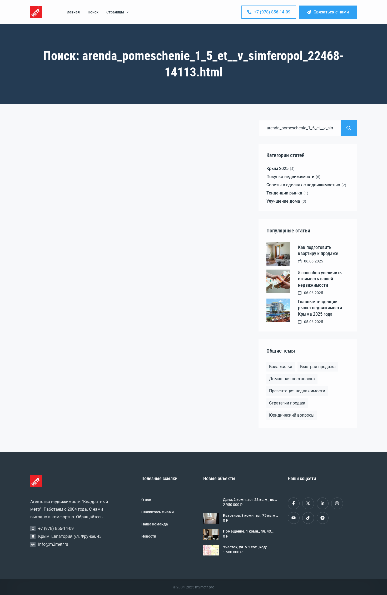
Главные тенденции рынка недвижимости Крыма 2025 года (320, 308)
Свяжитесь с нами (157, 512)
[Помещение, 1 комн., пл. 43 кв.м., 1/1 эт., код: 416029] (211, 534)
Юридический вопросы (291, 415)
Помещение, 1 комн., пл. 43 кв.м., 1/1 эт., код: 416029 (247, 531)
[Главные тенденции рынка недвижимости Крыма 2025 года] (278, 310)
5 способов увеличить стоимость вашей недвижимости (320, 279)
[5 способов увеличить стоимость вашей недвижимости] (278, 281)
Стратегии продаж (287, 403)
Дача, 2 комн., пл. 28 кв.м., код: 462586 (250, 499)
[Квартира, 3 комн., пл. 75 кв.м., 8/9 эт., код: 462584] (211, 518)
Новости (148, 536)
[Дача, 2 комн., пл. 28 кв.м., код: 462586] (211, 503)
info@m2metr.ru (53, 544)
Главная (73, 12)
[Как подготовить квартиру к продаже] (278, 254)
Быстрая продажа (318, 366)
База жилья (280, 366)
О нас (146, 500)
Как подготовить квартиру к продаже (318, 250)
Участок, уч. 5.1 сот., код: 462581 (245, 547)
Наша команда (154, 524)
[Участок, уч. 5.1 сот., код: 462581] (211, 550)
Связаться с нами (331, 11)
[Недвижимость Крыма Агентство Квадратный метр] (36, 12)
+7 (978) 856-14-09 (272, 11)
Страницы (115, 12)
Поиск (93, 12)
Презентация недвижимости (297, 390)
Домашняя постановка (292, 378)
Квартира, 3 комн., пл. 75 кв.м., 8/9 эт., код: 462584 (250, 515)
